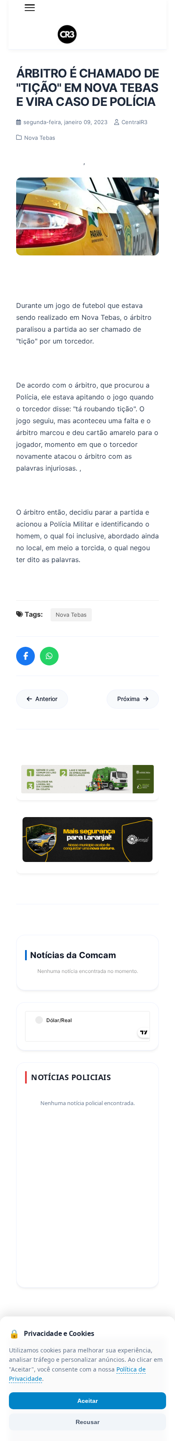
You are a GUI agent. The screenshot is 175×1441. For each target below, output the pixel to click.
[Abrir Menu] (30, 7)
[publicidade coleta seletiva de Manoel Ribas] (87, 779)
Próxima (128, 698)
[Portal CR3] (87, 35)
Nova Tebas (71, 614)
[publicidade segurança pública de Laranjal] (87, 839)
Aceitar (87, 1400)
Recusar (87, 1422)
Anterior (46, 698)
